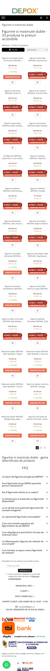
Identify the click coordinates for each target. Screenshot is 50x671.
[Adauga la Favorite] (13, 82)
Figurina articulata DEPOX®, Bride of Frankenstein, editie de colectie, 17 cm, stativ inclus (12, 92)
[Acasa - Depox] (25, 10)
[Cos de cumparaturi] (41, 17)
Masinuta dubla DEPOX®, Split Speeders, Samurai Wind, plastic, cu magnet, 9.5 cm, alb (37, 352)
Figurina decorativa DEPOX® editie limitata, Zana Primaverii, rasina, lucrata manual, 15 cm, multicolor (37, 124)
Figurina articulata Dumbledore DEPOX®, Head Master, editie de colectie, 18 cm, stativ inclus (12, 287)
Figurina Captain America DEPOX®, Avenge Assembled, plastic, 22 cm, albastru (37, 385)
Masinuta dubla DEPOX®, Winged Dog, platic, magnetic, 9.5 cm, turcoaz (13, 417)
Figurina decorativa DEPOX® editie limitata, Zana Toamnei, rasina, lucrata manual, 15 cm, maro (12, 124)
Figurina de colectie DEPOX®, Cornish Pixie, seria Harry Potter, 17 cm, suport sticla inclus (37, 92)
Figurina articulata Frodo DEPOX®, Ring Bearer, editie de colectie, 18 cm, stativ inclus (37, 254)
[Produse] (3, 18)
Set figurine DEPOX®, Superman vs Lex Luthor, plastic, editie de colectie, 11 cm (12, 157)
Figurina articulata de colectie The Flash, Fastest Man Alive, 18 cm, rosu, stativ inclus (37, 417)
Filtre (14, 49)
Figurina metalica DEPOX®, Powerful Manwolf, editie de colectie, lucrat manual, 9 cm (37, 157)
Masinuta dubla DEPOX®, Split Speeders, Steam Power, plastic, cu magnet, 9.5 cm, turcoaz (12, 352)
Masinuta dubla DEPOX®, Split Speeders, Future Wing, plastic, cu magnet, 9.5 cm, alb (12, 385)
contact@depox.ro (26, 606)
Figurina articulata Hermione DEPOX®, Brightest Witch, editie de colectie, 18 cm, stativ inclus (12, 254)
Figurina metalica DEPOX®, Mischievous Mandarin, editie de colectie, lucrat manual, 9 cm (12, 189)
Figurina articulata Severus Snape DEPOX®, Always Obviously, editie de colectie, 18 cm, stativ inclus (37, 287)
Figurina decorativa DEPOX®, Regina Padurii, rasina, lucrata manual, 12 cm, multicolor (37, 222)
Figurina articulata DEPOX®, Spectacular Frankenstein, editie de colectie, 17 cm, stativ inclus (37, 59)
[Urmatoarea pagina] (44, 447)
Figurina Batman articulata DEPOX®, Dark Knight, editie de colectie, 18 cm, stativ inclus (37, 320)
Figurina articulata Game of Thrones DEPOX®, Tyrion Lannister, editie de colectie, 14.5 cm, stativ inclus (12, 59)
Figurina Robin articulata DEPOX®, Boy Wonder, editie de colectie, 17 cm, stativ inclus (12, 320)
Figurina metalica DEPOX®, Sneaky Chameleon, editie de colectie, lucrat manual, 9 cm (37, 189)
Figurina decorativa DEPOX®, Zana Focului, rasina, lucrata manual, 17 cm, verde (13, 222)
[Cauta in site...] (47, 17)
